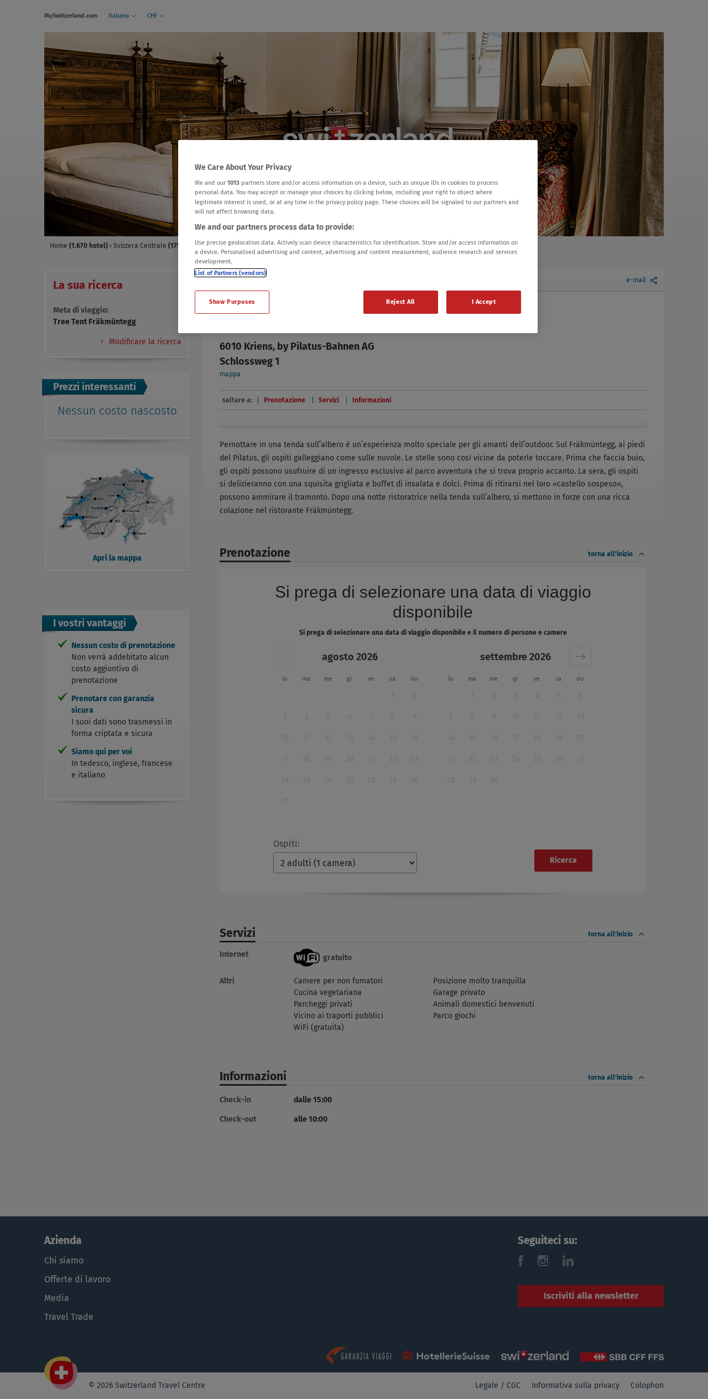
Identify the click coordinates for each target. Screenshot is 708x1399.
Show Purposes (231, 301)
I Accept (484, 301)
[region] (358, 237)
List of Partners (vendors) (230, 273)
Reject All (400, 301)
